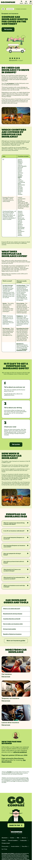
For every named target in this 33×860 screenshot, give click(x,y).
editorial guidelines (20, 752)
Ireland (20, 177)
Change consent (6, 843)
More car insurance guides (16, 640)
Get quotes (8, 29)
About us (24, 837)
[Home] (3, 9)
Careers (4, 840)
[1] (22, 60)
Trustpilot (9, 771)
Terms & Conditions (13, 840)
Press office (24, 846)
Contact (12, 837)
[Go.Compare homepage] (8, 2)
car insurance (10, 83)
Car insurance (10, 8)
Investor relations (15, 846)
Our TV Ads (4, 849)
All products (4, 837)
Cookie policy (23, 840)
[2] (10, 462)
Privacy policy (5, 846)
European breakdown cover (21, 349)
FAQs (18, 837)
